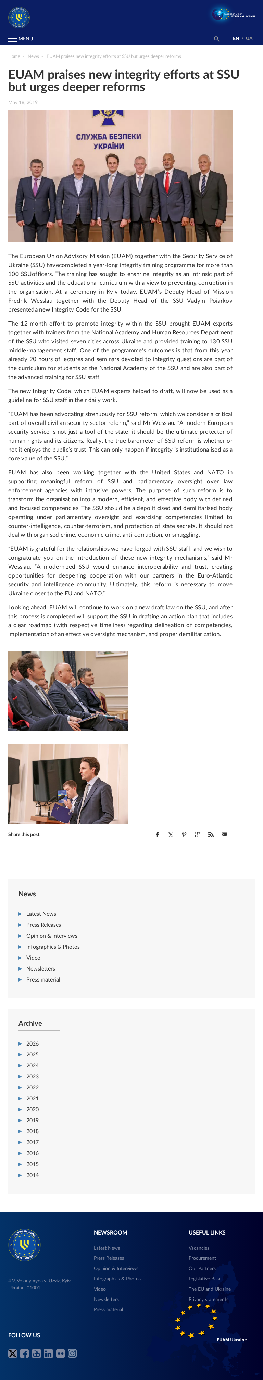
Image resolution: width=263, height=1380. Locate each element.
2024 (32, 1065)
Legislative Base (205, 1279)
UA (249, 38)
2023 (32, 1076)
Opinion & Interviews (51, 936)
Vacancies (199, 1248)
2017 (32, 1142)
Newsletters (40, 969)
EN (236, 38)
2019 (32, 1120)
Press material (43, 980)
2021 (32, 1098)
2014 (32, 1175)
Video (33, 958)
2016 (32, 1153)
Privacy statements (208, 1299)
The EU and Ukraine (210, 1289)
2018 (32, 1131)
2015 (32, 1164)
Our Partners (202, 1268)
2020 (32, 1109)
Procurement (202, 1258)
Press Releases (43, 925)
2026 (32, 1044)
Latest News (41, 914)
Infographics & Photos (53, 947)
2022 (32, 1087)
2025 (32, 1055)
